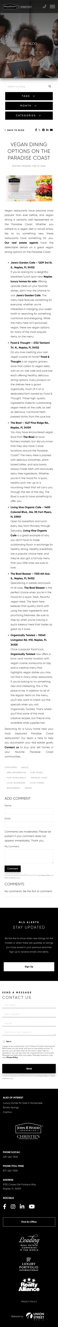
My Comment (12, 846)
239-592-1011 (45, 6)
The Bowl (29, 437)
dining (28, 788)
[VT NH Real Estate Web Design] (35, 1316)
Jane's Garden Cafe (28, 295)
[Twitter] (39, 130)
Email (7, 818)
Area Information (16, 773)
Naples (24, 767)
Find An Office (29, 1222)
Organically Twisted (23, 654)
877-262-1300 (10, 1170)
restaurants (13, 788)
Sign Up (29, 966)
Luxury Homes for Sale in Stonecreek (23, 1103)
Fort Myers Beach (16, 778)
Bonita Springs (11, 1107)
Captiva (7, 1112)
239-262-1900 (10, 1156)
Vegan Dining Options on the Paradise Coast (29, 151)
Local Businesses (16, 783)
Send (29, 1068)
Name (8, 805)
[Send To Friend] (51, 130)
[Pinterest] (43, 130)
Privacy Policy (45, 875)
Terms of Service (10, 878)
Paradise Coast (39, 778)
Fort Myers (37, 773)
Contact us (12, 747)
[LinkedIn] (47, 130)
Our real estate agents (21, 242)
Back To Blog (15, 130)
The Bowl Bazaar (34, 587)
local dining (37, 783)
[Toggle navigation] (52, 6)
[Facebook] (36, 130)
